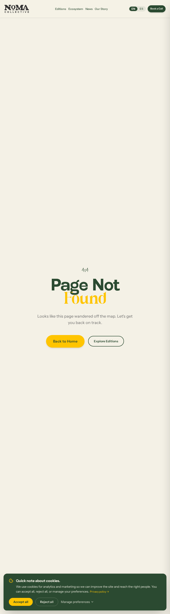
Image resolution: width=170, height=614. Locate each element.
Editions (60, 9)
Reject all (47, 602)
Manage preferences (75, 602)
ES (141, 8)
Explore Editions (106, 341)
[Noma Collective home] (17, 9)
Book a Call (156, 8)
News (89, 9)
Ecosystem (75, 9)
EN (133, 8)
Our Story (101, 9)
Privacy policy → (99, 591)
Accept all (20, 602)
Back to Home (65, 341)
